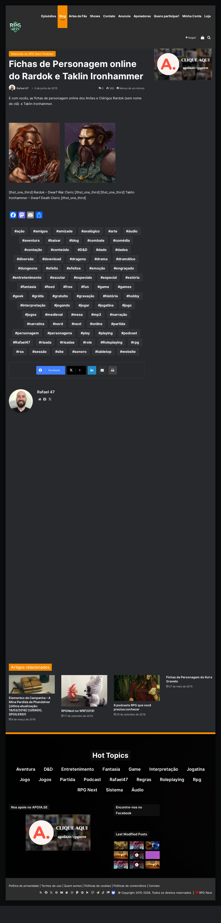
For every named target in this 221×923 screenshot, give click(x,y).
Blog (62, 16)
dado (102, 249)
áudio (132, 231)
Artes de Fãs (78, 16)
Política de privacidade (24, 885)
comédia (122, 240)
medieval (55, 314)
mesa (78, 314)
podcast (130, 333)
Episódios (48, 16)
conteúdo (61, 249)
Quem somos (73, 885)
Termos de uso (51, 885)
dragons (79, 259)
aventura (31, 240)
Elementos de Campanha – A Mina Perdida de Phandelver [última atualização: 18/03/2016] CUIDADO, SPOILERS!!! (30, 706)
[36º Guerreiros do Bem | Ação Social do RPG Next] (152, 855)
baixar (55, 240)
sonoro (80, 351)
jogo (128, 305)
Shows (95, 16)
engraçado (125, 268)
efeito (53, 268)
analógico (92, 231)
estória (133, 277)
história (111, 296)
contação (34, 249)
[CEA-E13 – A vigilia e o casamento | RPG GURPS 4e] (152, 865)
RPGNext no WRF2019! (77, 711)
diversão (26, 259)
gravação (86, 296)
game (104, 287)
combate (97, 240)
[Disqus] (77, 482)
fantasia (29, 287)
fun (86, 287)
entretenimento (28, 277)
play (86, 333)
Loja (207, 16)
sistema (114, 789)
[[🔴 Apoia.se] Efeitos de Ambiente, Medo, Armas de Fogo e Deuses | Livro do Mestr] (137, 855)
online (97, 324)
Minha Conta (191, 16)
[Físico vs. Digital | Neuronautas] (152, 845)
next (77, 324)
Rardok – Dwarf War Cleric (54, 192)
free (69, 287)
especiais (84, 277)
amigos (41, 231)
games (125, 287)
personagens (61, 333)
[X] (50, 399)
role (88, 342)
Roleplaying (112, 342)
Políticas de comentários (130, 885)
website (129, 351)
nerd (59, 324)
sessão (41, 351)
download (52, 259)
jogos (31, 314)
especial (110, 277)
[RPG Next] (15, 26)
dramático (126, 259)
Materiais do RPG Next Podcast (32, 54)
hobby (134, 296)
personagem (28, 333)
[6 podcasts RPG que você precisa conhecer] (137, 688)
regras (144, 779)
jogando (63, 305)
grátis (39, 296)
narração (119, 314)
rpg (136, 342)
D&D (83, 249)
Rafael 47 (22, 88)
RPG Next (87, 789)
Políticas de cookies (97, 885)
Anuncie (124, 16)
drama (102, 259)
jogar (85, 305)
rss (21, 351)
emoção (98, 268)
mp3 (97, 314)
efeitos (75, 268)
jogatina (107, 305)
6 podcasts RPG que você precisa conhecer (132, 707)
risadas (68, 342)
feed (51, 287)
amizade (65, 231)
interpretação (34, 305)
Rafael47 (22, 342)
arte (113, 231)
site (60, 351)
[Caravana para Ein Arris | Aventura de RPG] (121, 855)
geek (19, 296)
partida (119, 324)
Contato (109, 16)
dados (122, 249)
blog (75, 240)
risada (46, 342)
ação (21, 231)
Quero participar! (166, 16)
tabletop (104, 351)
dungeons (28, 268)
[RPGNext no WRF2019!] (84, 691)
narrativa (36, 324)
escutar (58, 277)
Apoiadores (142, 16)
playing (107, 333)
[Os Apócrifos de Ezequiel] (121, 845)
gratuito (61, 296)
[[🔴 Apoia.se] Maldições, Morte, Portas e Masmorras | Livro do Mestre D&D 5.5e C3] (137, 865)
